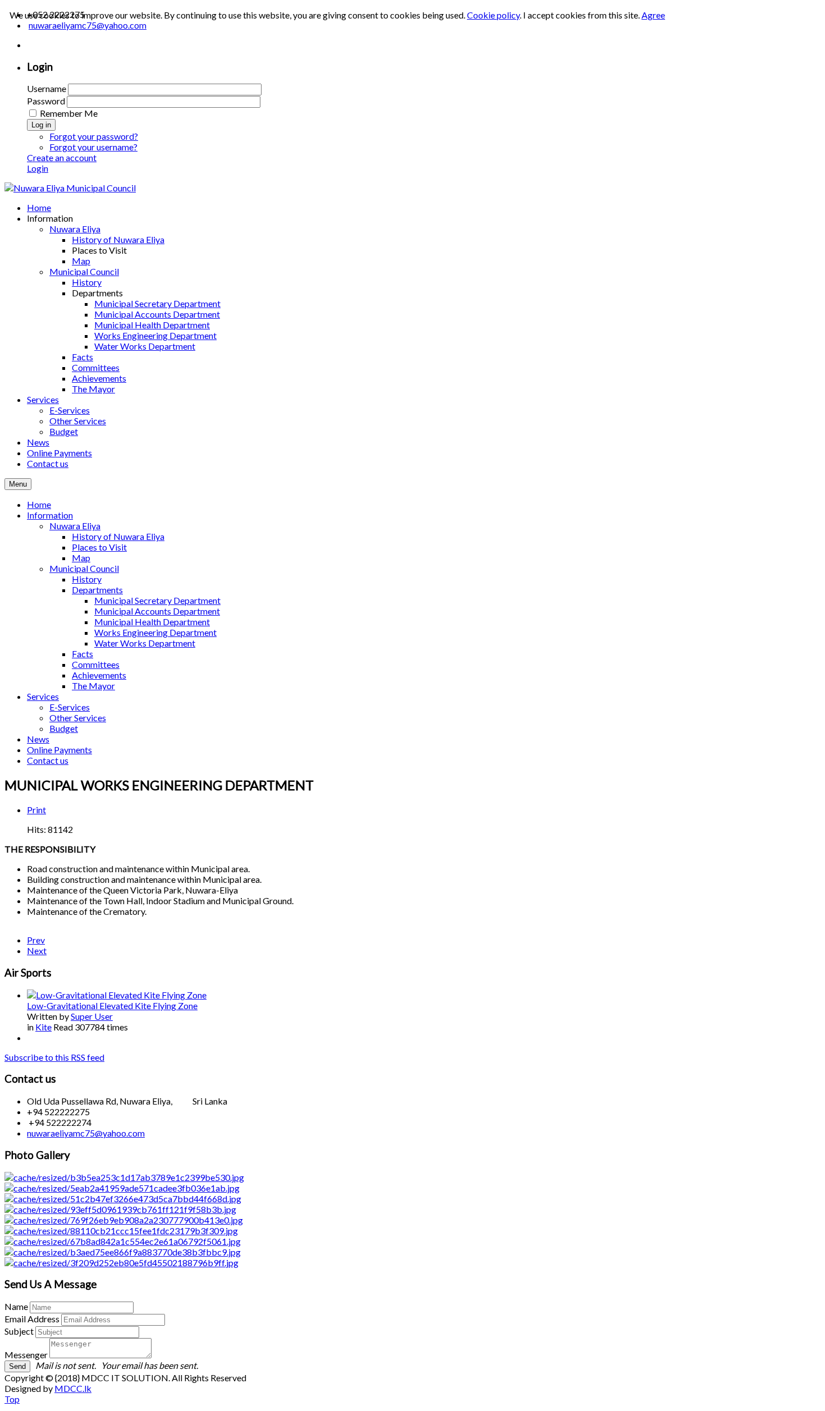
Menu (18, 484)
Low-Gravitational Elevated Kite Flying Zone (112, 1005)
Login (37, 168)
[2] (122, 1198)
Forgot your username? (93, 146)
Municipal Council (84, 568)
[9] (123, 1220)
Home (39, 504)
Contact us (47, 760)
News (38, 739)
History (87, 579)
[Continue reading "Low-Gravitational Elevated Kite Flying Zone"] (117, 994)
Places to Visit (99, 547)
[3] (122, 1188)
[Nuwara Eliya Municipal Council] (70, 187)
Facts (82, 653)
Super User (92, 1016)
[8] (122, 1241)
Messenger (26, 1354)
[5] (122, 1252)
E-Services (69, 707)
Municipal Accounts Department (157, 611)
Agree (653, 15)
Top (12, 1399)
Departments (97, 589)
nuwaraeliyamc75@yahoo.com (86, 1133)
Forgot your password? (93, 136)
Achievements (99, 675)
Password (46, 100)
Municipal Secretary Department (157, 600)
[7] (121, 1262)
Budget (63, 728)
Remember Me (69, 113)
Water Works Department (144, 643)
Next (37, 950)
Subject (19, 1331)
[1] (120, 1209)
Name (16, 1306)
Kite (43, 1026)
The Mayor (93, 685)
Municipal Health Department (152, 621)
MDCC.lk (72, 1388)
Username (46, 88)
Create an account (62, 157)
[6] (124, 1177)
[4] (121, 1230)
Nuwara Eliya (74, 525)
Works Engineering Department (155, 632)
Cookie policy (493, 15)
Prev (36, 939)
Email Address (31, 1318)
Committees (96, 664)
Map (81, 557)
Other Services (77, 717)
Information (50, 515)
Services (43, 696)
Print (36, 809)
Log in (41, 125)
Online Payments (59, 749)
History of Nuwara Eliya (118, 536)
